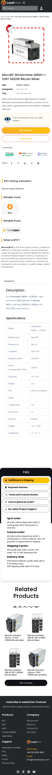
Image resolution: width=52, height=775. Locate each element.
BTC (18, 89)
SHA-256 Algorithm (24, 93)
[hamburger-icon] (24, 2)
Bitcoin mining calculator (13, 188)
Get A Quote (26, 682)
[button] (11, 32)
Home (3, 17)
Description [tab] (9, 281)
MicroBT (10, 17)
